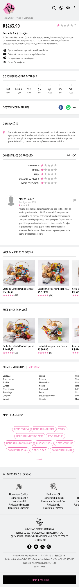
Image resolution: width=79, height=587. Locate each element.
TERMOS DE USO (23, 532)
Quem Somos (39, 566)
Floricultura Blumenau (53, 498)
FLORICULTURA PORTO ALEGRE (19, 443)
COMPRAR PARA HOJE (39, 580)
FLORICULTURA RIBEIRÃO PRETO (29, 436)
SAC (61, 532)
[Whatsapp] (48, 548)
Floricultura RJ (53, 504)
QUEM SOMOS (17, 536)
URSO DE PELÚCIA (44, 443)
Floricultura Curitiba (18, 494)
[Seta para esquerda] (3, 69)
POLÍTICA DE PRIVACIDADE (36, 536)
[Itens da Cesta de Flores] (68, 8)
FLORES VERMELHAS (64, 443)
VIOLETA (61, 429)
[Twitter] (42, 547)
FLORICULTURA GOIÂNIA (18, 450)
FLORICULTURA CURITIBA (43, 429)
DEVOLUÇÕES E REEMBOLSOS (45, 532)
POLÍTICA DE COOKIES (58, 536)
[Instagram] (36, 548)
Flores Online (8, 18)
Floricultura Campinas (18, 508)
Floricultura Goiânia (19, 498)
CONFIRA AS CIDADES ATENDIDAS (39, 529)
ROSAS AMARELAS (55, 436)
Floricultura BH (19, 501)
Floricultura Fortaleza (19, 504)
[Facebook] (29, 548)
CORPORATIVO (40, 540)
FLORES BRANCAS (21, 429)
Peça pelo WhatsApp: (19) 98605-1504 (39, 562)
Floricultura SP (53, 494)
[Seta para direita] (75, 69)
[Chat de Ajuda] (61, 7)
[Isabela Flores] (39, 522)
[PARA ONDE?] (54, 8)
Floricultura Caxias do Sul (53, 501)
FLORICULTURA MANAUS (62, 450)
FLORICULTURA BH (39, 450)
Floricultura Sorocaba (53, 508)
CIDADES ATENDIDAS (21, 367)
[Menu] (74, 8)
